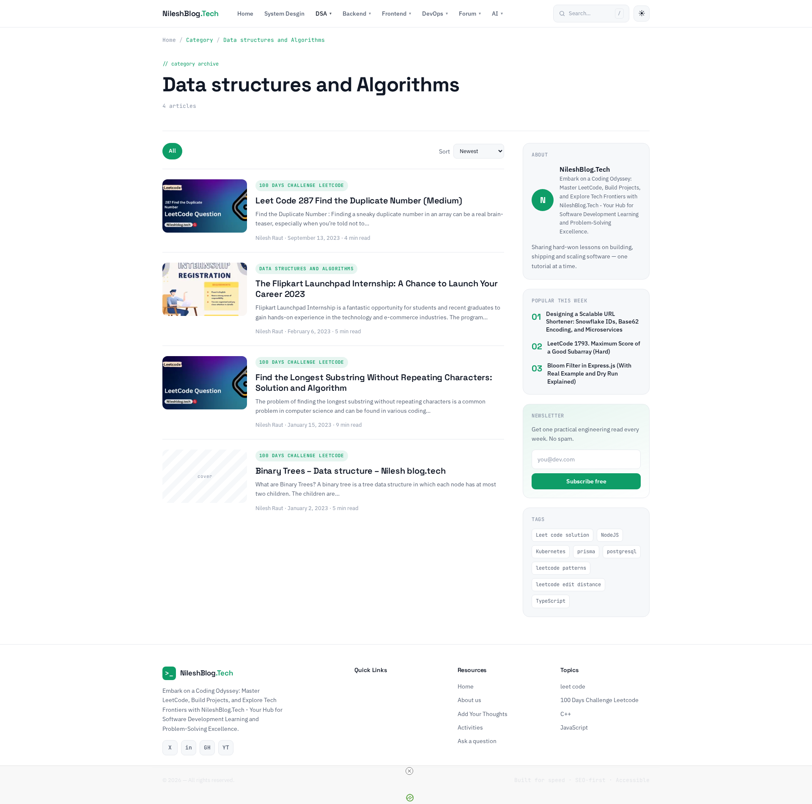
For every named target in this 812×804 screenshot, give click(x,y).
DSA (323, 13)
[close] (409, 771)
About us (469, 700)
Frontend (396, 13)
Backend (357, 13)
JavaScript (574, 727)
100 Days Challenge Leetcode (301, 185)
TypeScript (550, 601)
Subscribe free (586, 481)
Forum (470, 13)
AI (497, 13)
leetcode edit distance (568, 584)
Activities (470, 727)
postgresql (621, 551)
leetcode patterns (561, 568)
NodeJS (610, 535)
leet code (572, 686)
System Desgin (284, 13)
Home (245, 13)
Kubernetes (550, 551)
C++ (565, 713)
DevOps (435, 13)
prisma (586, 551)
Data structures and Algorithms (306, 269)
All (172, 150)
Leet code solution (562, 535)
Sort (444, 151)
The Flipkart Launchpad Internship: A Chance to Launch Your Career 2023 (376, 288)
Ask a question (477, 741)
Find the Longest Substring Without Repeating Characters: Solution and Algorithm (373, 382)
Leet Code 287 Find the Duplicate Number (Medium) (358, 200)
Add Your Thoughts (483, 713)
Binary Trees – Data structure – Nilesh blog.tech (350, 470)
